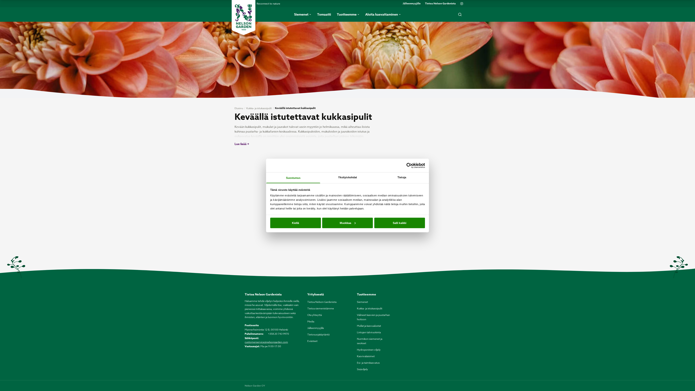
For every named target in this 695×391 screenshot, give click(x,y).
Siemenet (362, 302)
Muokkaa (345, 222)
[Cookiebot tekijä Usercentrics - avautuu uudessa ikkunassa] (409, 165)
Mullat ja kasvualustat (369, 325)
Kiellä (295, 222)
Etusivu (239, 108)
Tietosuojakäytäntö (318, 334)
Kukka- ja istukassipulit (259, 108)
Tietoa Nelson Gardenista (440, 3)
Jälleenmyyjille (412, 3)
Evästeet (312, 341)
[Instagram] (461, 3)
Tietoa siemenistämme (320, 308)
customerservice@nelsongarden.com (266, 342)
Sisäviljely (362, 369)
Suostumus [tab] (293, 177)
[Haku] (459, 14)
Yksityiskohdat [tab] (347, 177)
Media (310, 321)
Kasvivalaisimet (366, 356)
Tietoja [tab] (401, 177)
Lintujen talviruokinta (369, 332)
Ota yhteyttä (314, 315)
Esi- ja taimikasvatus (368, 362)
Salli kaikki (399, 222)
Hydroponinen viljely (369, 349)
